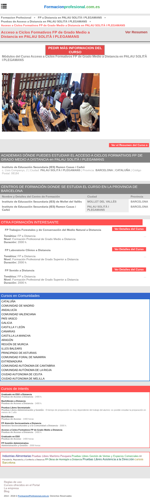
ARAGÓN (7, 340)
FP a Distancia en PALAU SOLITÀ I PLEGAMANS (70, 17)
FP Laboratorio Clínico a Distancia (28, 250)
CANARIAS (8, 331)
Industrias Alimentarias (16, 456)
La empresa (11, 488)
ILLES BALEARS (11, 348)
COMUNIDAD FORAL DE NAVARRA (23, 357)
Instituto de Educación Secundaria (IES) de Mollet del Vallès (42, 201)
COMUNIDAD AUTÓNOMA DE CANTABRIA (28, 365)
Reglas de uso (13, 481)
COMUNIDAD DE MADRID (17, 305)
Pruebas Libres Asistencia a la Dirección (108, 459)
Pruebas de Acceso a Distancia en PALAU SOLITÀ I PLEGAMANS (44, 21)
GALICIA (6, 322)
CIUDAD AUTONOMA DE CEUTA (21, 374)
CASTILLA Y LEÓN (13, 327)
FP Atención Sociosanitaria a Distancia (21, 423)
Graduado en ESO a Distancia (16, 394)
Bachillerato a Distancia (13, 401)
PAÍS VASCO (9, 318)
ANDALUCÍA (9, 310)
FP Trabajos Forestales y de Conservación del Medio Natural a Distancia (53, 229)
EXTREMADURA (11, 361)
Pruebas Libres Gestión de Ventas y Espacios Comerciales (105, 456)
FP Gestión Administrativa (15, 443)
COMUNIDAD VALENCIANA (18, 314)
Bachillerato (7, 416)
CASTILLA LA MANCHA (15, 335)
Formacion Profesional (16, 17)
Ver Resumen (136, 32)
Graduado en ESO (10, 436)
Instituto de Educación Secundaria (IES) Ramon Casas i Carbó (43, 167)
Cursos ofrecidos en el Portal (22, 485)
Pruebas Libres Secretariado (15, 407)
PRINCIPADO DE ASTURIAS (19, 352)
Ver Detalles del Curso (129, 228)
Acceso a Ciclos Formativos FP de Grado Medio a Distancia (31, 430)
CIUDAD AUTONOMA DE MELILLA (23, 378)
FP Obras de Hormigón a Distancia (63, 459)
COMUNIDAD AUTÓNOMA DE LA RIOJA (26, 370)
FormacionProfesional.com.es (33, 496)
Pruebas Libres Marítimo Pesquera (51, 456)
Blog (6, 491)
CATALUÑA (8, 301)
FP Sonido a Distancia (19, 270)
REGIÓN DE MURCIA (14, 344)
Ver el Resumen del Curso (128, 145)
